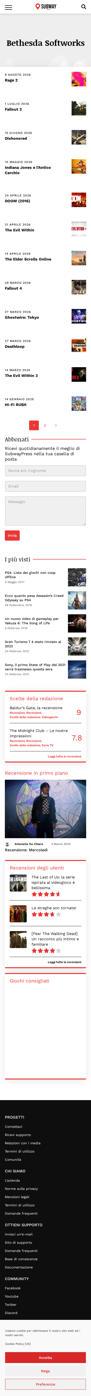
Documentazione (19, 1267)
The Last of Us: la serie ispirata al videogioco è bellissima (53, 882)
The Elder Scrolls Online (28, 259)
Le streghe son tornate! (54, 908)
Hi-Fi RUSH (15, 404)
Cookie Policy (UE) (18, 1344)
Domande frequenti (21, 1213)
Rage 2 (11, 80)
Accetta (45, 1357)
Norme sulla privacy (21, 1189)
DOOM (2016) (17, 201)
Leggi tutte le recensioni (64, 756)
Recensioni (17, 712)
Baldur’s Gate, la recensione (36, 708)
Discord (11, 1313)
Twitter (11, 1305)
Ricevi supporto (18, 1135)
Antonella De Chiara (29, 844)
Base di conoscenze (21, 1259)
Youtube (11, 1296)
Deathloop (15, 346)
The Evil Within (19, 230)
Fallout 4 (13, 288)
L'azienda (12, 1180)
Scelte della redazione (25, 717)
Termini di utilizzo (19, 1151)
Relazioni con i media (23, 1143)
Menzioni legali (17, 1197)
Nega (45, 1371)
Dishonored (16, 138)
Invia (12, 535)
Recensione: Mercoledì (26, 850)
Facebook (13, 1288)
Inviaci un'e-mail (19, 1234)
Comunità (13, 1159)
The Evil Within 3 (21, 375)
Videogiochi (50, 717)
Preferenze (45, 1384)
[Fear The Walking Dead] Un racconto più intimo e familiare (55, 939)
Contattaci (13, 1126)
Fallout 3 (13, 109)
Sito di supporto (18, 1242)
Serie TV (47, 745)
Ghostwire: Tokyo (22, 317)
